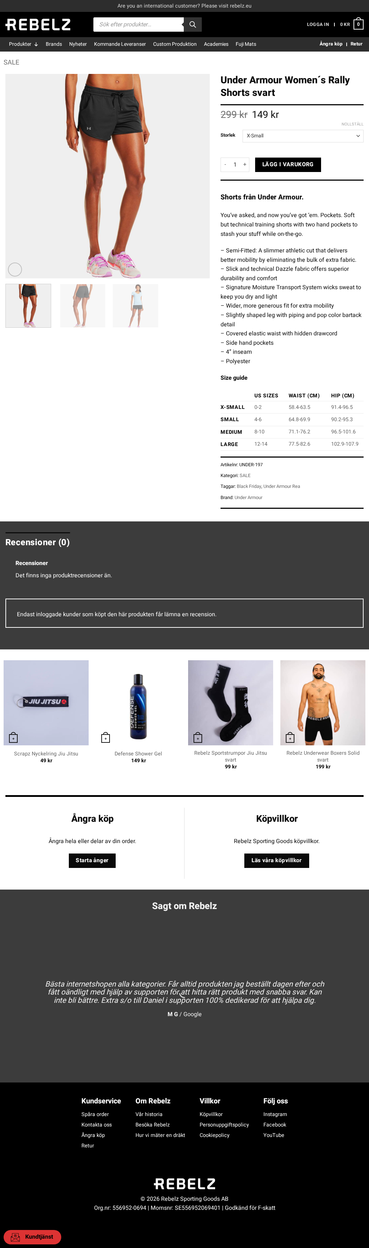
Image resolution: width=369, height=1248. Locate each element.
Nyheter (78, 44)
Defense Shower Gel (138, 754)
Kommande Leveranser (120, 44)
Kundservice (101, 1101)
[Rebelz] (37, 24)
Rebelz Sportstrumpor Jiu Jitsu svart (230, 756)
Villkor (210, 1101)
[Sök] (193, 24)
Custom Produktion (175, 44)
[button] (318, 24)
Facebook (274, 1125)
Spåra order (95, 1114)
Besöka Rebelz (152, 1125)
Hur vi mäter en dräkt (160, 1135)
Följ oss (275, 1101)
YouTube (273, 1135)
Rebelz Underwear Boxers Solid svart (323, 756)
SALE (11, 62)
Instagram (275, 1114)
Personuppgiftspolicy (224, 1125)
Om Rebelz (152, 1101)
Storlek (228, 135)
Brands (54, 44)
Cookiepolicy (215, 1135)
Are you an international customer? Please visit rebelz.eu (184, 6)
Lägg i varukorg (288, 164)
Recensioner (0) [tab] (37, 542)
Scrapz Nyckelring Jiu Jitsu (46, 754)
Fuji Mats (246, 44)
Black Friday (249, 486)
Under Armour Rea (281, 486)
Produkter (20, 44)
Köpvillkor (211, 1114)
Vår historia (149, 1114)
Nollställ (353, 124)
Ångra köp (93, 1135)
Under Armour (248, 497)
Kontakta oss (96, 1125)
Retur (87, 1146)
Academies (216, 44)
